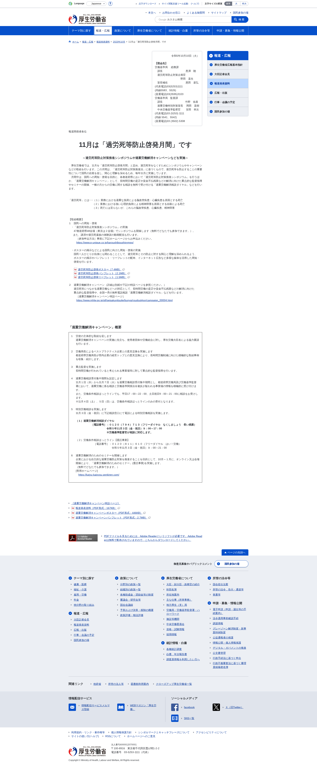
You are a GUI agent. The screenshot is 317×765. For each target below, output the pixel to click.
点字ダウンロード (147, 3)
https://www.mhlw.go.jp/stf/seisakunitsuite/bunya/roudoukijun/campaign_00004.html (124, 300)
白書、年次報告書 (176, 654)
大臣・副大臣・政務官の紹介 (183, 584)
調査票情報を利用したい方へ (183, 659)
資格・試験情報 (175, 629)
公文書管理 (219, 652)
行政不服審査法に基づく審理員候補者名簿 (229, 665)
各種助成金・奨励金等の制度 (137, 594)
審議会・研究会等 (130, 599)
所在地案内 (172, 594)
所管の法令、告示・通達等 (228, 589)
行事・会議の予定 (224, 102)
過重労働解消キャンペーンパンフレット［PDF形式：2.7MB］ (111, 517)
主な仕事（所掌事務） (179, 599)
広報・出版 (220, 92)
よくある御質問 (196, 12)
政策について (129, 578)
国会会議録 (126, 604)
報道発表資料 (222, 83)
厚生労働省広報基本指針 (228, 64)
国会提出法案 (220, 584)
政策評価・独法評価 (131, 615)
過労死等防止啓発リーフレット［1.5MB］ (102, 277)
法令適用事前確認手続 (225, 618)
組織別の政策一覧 (130, 589)
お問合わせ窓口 (171, 12)
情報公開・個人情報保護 (227, 642)
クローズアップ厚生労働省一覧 (174, 683)
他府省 (97, 683)
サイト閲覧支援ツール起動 (175, 3)
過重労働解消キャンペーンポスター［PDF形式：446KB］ (109, 512)
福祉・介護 (80, 589)
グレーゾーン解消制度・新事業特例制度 (229, 630)
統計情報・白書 (176, 643)
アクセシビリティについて (211, 732)
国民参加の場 (240, 12)
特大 (244, 3)
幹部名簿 (171, 589)
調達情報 (218, 623)
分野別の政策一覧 (130, 584)
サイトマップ (219, 12)
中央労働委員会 (175, 624)
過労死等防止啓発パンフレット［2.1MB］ (102, 273)
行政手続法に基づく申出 (227, 658)
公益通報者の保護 (223, 637)
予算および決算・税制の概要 (137, 610)
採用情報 (171, 634)
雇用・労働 (80, 594)
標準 (228, 3)
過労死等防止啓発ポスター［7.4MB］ (99, 269)
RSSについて (113, 736)
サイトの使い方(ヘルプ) (85, 736)
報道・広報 (222, 55)
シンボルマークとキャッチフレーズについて (164, 732)
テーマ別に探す (84, 578)
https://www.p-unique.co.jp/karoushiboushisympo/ (105, 242)
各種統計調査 (174, 649)
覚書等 (217, 594)
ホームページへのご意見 (141, 736)
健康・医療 (80, 584)
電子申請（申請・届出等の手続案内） (229, 611)
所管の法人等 (116, 683)
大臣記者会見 (222, 74)
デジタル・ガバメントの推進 (229, 647)
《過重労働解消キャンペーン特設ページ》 (95, 503)
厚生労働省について (179, 578)
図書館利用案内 (140, 683)
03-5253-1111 (132, 752)
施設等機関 (172, 619)
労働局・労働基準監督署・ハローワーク (183, 612)
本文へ (152, 12)
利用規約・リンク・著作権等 (88, 732)
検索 (242, 19)
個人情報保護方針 (121, 732)
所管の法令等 (221, 578)
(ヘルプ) (195, 3)
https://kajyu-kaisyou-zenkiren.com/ (98, 474)
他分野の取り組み (84, 604)
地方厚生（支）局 (176, 604)
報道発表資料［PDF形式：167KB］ (96, 508)
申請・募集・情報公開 (227, 603)
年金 (76, 599)
